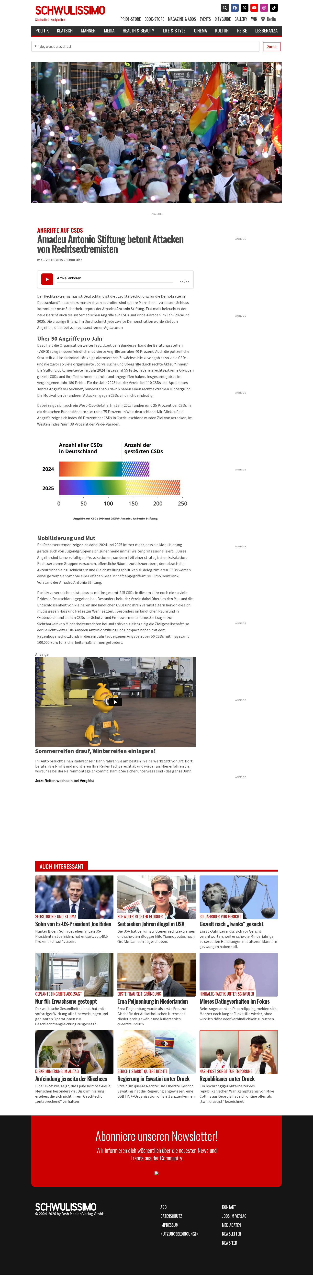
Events (205, 19)
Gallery (241, 19)
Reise (242, 30)
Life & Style (174, 30)
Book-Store (154, 19)
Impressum (169, 1225)
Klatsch (65, 30)
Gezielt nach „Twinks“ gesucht (231, 923)
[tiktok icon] (273, 8)
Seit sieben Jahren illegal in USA (150, 923)
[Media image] (74, 897)
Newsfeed (229, 1243)
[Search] (224, 8)
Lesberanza (266, 30)
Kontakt (229, 1207)
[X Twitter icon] (243, 8)
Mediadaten (231, 1225)
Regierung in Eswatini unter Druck (153, 1078)
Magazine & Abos (182, 19)
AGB (163, 1207)
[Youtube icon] (253, 8)
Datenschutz (171, 1216)
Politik (42, 30)
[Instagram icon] (263, 8)
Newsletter (231, 1234)
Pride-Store (131, 19)
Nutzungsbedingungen (179, 1234)
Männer (88, 30)
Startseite (41, 19)
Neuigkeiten (58, 19)
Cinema (200, 30)
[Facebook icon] (234, 8)
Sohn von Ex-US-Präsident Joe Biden (73, 923)
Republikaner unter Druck (227, 1078)
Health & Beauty (138, 30)
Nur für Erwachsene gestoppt (66, 1001)
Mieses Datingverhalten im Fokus (234, 1001)
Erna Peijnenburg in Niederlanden (152, 1001)
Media (109, 30)
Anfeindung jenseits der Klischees (71, 1078)
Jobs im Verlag (234, 1216)
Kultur (222, 30)
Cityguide (223, 19)
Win (254, 19)
